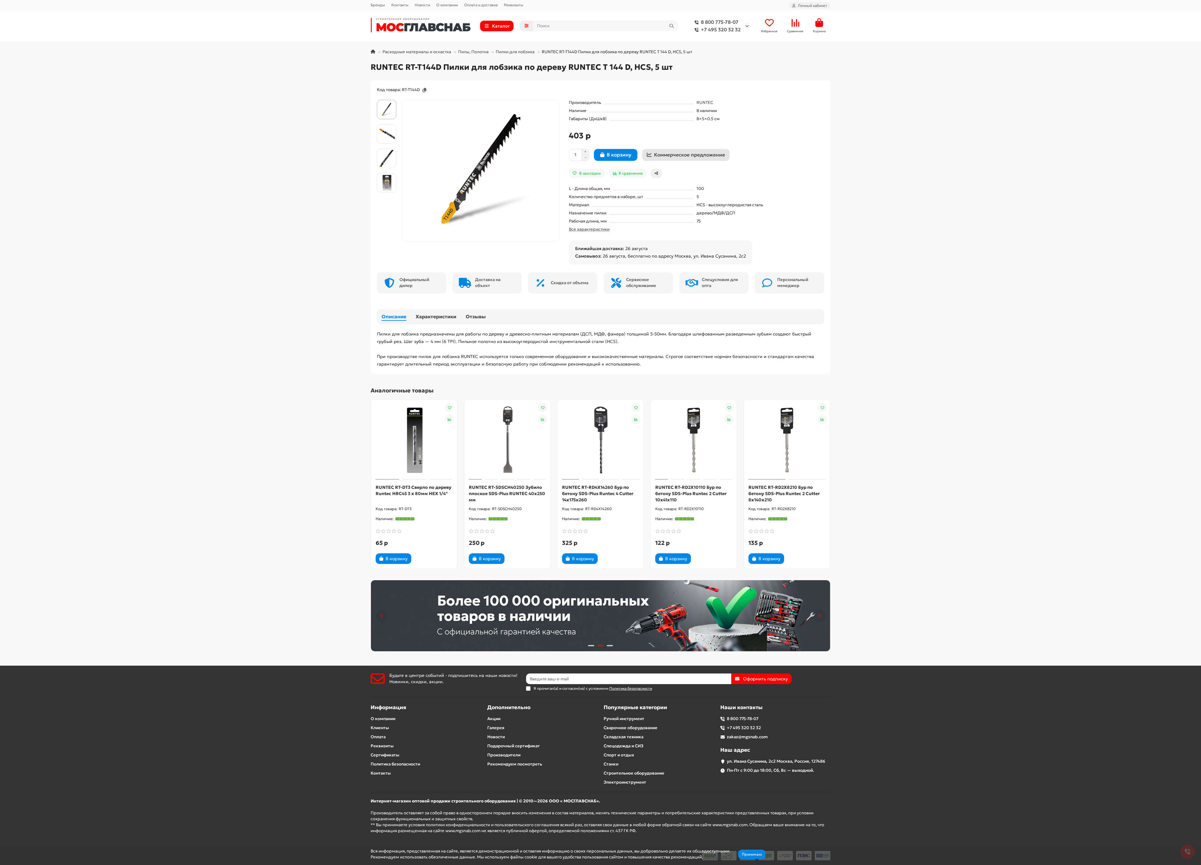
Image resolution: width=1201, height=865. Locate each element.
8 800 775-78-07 (719, 22)
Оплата (378, 737)
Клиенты (380, 727)
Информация (388, 707)
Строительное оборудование (634, 773)
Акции (493, 718)
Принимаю (752, 854)
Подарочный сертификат (513, 746)
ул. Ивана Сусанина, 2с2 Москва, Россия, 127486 (776, 761)
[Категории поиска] (526, 26)
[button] (382, 616)
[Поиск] (671, 26)
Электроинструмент (625, 782)
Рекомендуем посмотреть (514, 764)
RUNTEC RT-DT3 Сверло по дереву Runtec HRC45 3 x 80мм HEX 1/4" (413, 490)
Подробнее (715, 857)
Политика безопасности (395, 764)
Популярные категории (635, 707)
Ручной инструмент (624, 718)
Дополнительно (508, 707)
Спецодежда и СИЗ (623, 746)
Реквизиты (513, 5)
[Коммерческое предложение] (422, 558)
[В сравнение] (449, 419)
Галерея (495, 727)
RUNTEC (705, 102)
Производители (503, 755)
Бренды (378, 5)
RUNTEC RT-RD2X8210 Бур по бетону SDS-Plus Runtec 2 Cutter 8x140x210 (784, 493)
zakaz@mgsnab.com (747, 737)
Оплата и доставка (481, 5)
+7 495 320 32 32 (721, 30)
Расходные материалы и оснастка (417, 51)
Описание (394, 317)
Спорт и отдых (619, 755)
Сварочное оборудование (630, 727)
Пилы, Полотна (473, 51)
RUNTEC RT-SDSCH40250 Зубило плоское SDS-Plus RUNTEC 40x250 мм (507, 493)
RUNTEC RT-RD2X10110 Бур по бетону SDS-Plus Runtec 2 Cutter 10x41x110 (691, 493)
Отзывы (476, 317)
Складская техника (623, 737)
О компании (447, 5)
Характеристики (436, 317)
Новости (422, 5)
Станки (611, 764)
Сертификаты (385, 755)
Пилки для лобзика (515, 51)
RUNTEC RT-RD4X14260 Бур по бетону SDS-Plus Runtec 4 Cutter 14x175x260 (597, 493)
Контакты (399, 5)
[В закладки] (449, 407)
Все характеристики (589, 229)
